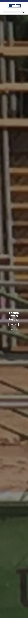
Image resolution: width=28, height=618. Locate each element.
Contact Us (14, 329)
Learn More (13, 325)
